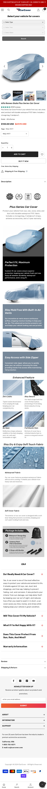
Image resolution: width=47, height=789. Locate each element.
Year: (7, 129)
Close (45, 2)
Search (23, 38)
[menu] (2, 10)
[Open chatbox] (42, 784)
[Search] (8, 10)
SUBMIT (23, 706)
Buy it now (23, 161)
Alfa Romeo (11, 119)
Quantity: (4, 143)
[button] (4, 66)
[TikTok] (26, 680)
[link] (16, 785)
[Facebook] (13, 680)
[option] (23, 66)
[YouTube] (33, 680)
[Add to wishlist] (42, 154)
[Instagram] (20, 680)
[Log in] (38, 10)
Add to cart (20, 154)
